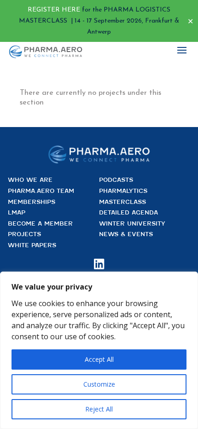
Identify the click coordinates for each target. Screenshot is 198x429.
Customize (99, 384)
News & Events (126, 234)
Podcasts (116, 179)
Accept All (99, 359)
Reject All (99, 409)
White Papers (32, 245)
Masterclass (122, 201)
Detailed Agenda (128, 212)
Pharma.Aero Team (41, 190)
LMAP (16, 212)
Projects (24, 234)
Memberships (31, 201)
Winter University (132, 223)
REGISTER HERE (54, 9)
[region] (99, 350)
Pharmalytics (123, 190)
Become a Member (40, 223)
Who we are (30, 179)
